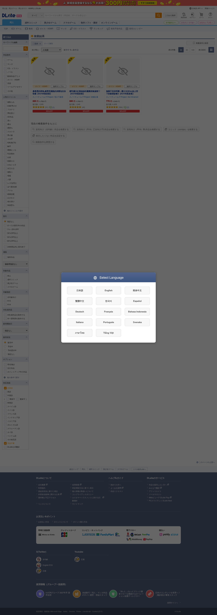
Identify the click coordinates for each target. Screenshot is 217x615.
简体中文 (137, 290)
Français (108, 311)
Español (137, 301)
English (108, 290)
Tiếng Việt (108, 333)
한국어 (108, 301)
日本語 (79, 290)
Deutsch (79, 311)
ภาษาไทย (79, 333)
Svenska (137, 322)
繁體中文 (79, 301)
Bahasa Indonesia (137, 311)
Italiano (80, 322)
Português (108, 322)
